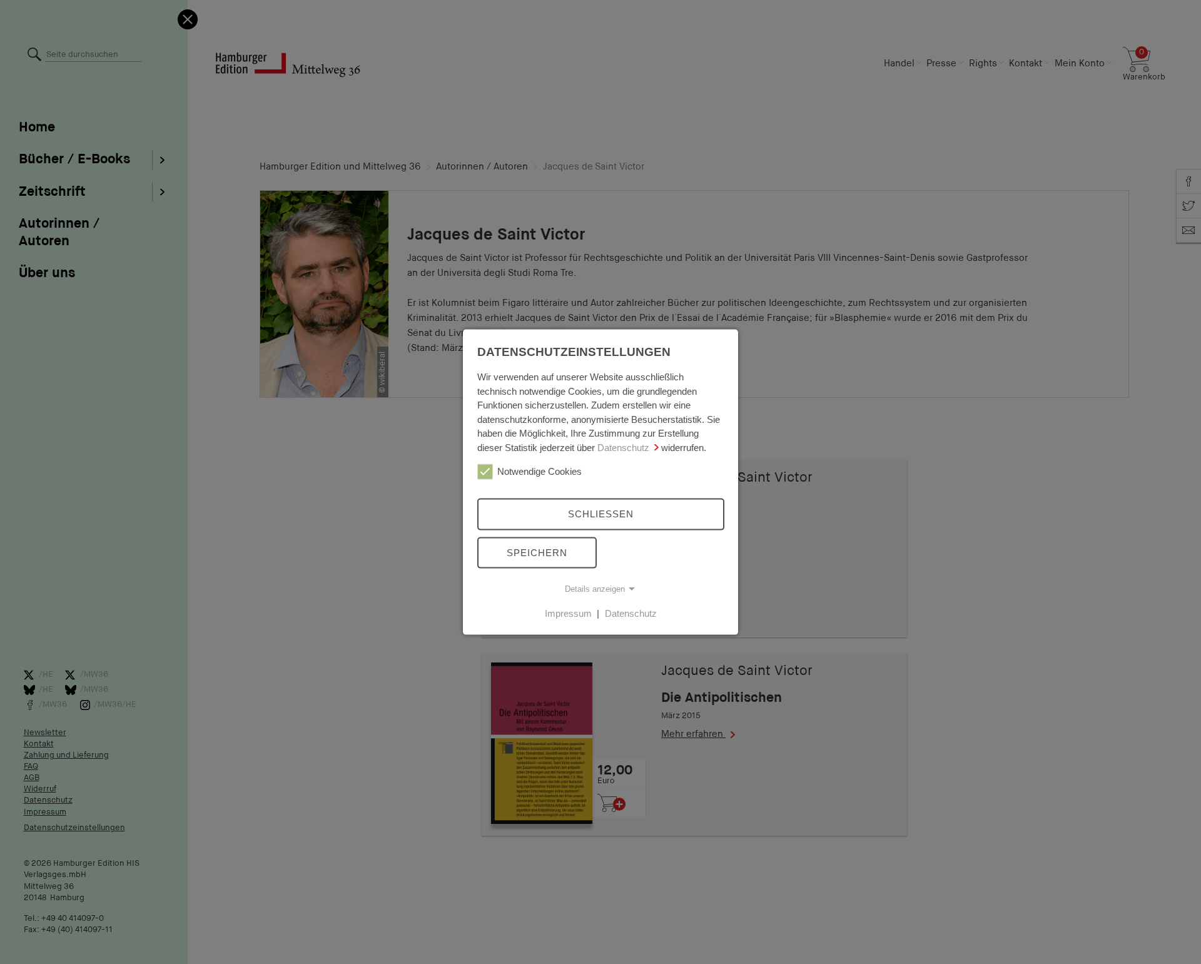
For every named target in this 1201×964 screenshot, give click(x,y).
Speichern (537, 552)
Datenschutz (623, 447)
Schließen (601, 514)
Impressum (568, 613)
